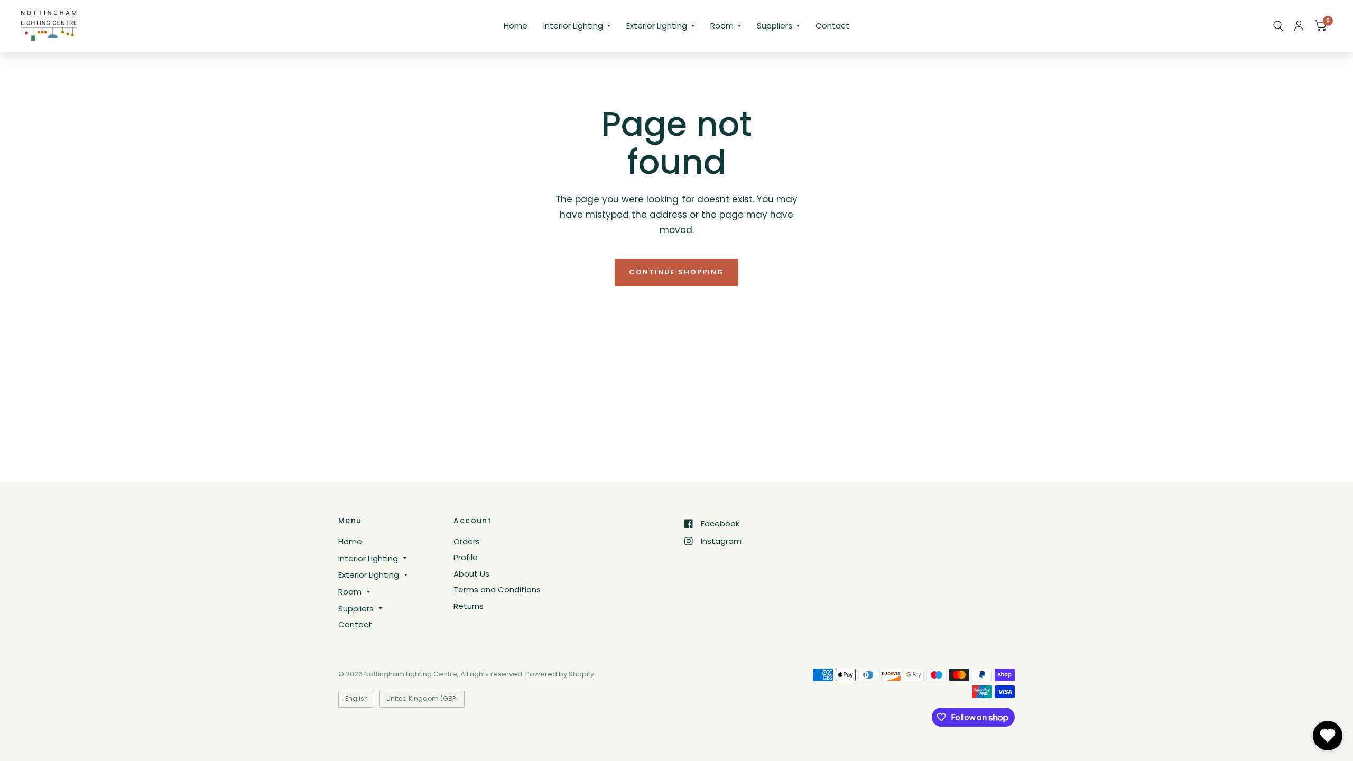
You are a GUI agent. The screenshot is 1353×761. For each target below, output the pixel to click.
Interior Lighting (573, 25)
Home (515, 25)
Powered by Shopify (559, 674)
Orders (466, 541)
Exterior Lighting (656, 25)
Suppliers (774, 25)
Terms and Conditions (497, 589)
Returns (468, 605)
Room (722, 25)
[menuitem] (515, 26)
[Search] (1278, 26)
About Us (471, 573)
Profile (465, 557)
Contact (832, 25)
